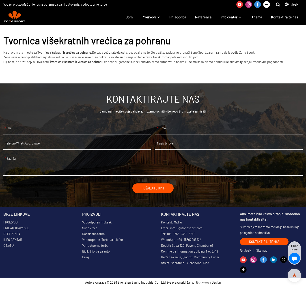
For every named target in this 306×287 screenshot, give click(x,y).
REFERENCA (12, 234)
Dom (129, 17)
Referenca (203, 17)
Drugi (85, 257)
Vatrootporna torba (95, 245)
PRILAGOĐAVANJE (16, 228)
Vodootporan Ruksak (97, 222)
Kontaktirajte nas (284, 17)
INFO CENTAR (12, 240)
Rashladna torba (93, 234)
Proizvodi (149, 17)
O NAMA (8, 245)
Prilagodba (177, 17)
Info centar (228, 17)
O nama (256, 17)
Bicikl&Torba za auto (96, 251)
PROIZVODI (11, 222)
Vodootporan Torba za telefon (102, 240)
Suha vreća (89, 228)
